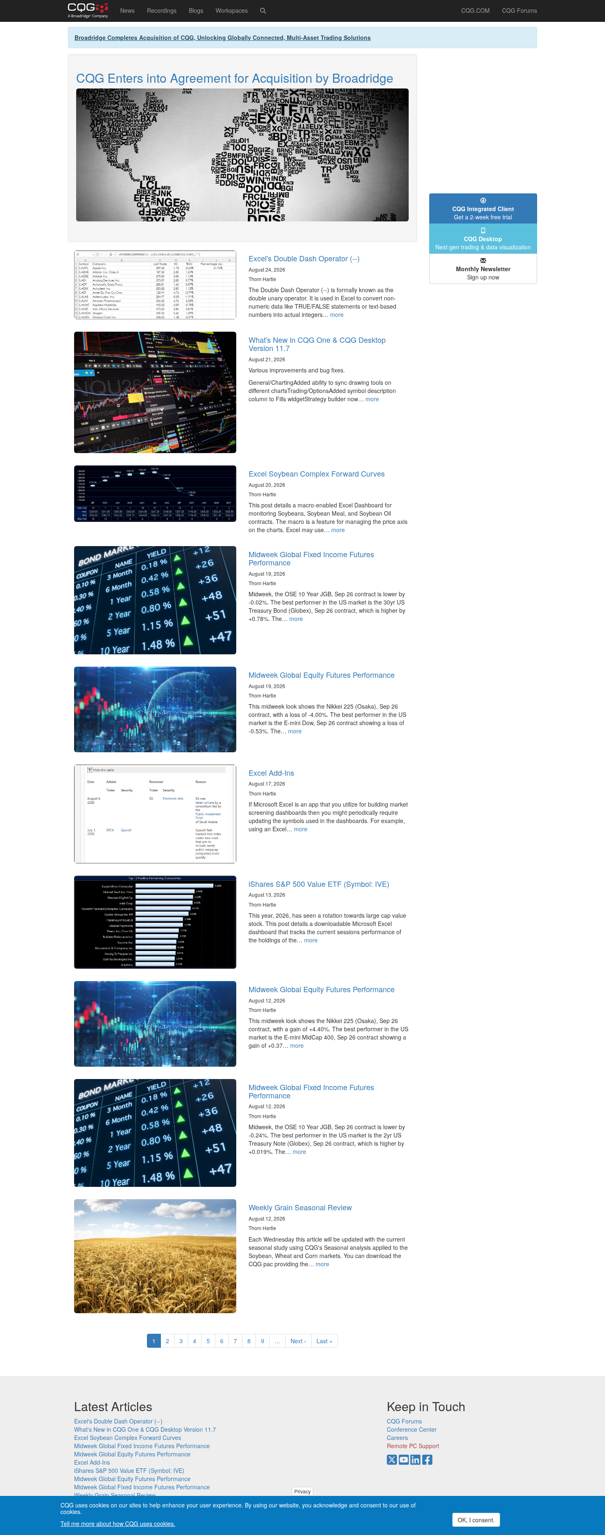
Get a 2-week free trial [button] (483, 213)
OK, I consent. (476, 1520)
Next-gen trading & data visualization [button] (483, 243)
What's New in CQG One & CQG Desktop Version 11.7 (317, 343)
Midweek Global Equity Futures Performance (322, 674)
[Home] (91, 10)
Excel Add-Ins (271, 772)
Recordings (162, 10)
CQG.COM (475, 10)
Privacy (302, 1491)
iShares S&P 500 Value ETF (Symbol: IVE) (319, 883)
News (127, 10)
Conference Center (412, 1429)
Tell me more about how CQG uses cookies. (117, 1523)
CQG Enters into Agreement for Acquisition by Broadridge (234, 77)
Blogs (196, 10)
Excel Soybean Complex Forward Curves (317, 473)
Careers (397, 1437)
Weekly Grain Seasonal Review (300, 1207)
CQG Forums (519, 10)
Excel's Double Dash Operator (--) (304, 258)
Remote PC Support (413, 1446)
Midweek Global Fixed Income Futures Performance (311, 558)
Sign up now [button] (483, 273)
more (337, 314)
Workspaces (232, 10)
